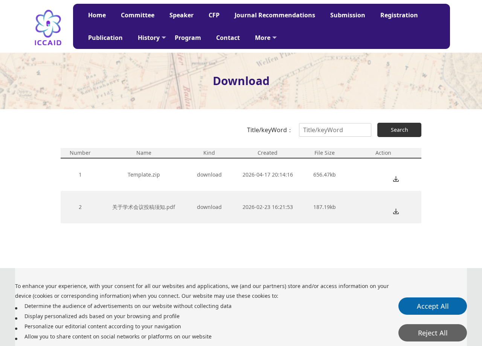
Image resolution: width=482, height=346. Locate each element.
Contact (228, 38)
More (262, 38)
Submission (347, 15)
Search (399, 129)
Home (97, 15)
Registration (399, 15)
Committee (137, 15)
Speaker (181, 15)
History (149, 38)
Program (188, 38)
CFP (214, 15)
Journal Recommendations (275, 15)
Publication (105, 38)
